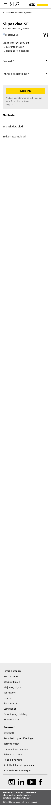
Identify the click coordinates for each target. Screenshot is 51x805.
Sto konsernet (11, 703)
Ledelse (7, 698)
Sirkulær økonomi (13, 754)
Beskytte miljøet (12, 744)
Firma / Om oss (12, 671)
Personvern (31, 793)
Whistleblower (11, 719)
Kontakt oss (8, 793)
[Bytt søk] (17, 4)
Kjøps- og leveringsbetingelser (17, 795)
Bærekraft (9, 727)
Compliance (10, 709)
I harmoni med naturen (16, 749)
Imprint (19, 793)
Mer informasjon (15, 47)
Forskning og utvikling (15, 714)
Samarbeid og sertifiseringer (19, 738)
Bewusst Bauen (12, 682)
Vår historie (10, 693)
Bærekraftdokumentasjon (17, 770)
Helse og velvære (13, 760)
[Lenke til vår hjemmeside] (38, 4)
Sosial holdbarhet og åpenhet (19, 765)
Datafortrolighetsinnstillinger (16, 798)
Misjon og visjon (12, 687)
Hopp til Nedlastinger (17, 51)
